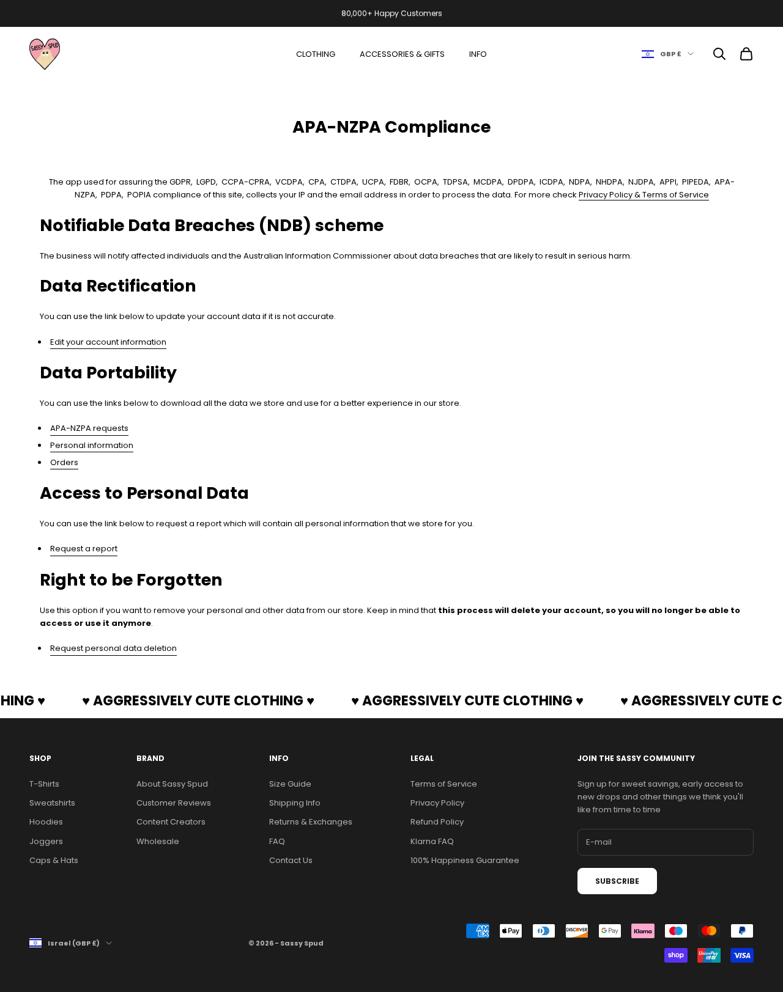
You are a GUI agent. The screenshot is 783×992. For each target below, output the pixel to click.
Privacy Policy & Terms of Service (644, 194)
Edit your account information (108, 342)
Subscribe (617, 881)
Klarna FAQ (432, 841)
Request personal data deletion (113, 648)
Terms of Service (443, 784)
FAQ (277, 841)
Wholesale (157, 841)
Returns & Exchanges (310, 822)
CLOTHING (315, 54)
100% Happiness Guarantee (464, 860)
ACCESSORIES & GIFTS (402, 54)
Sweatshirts (52, 803)
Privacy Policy (437, 803)
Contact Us (291, 860)
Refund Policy (437, 822)
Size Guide (290, 784)
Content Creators (171, 822)
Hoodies (46, 822)
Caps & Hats (53, 860)
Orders (64, 462)
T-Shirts (44, 784)
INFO (478, 54)
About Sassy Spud (172, 784)
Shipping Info (295, 803)
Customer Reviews (173, 803)
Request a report (83, 548)
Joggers (46, 841)
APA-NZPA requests (89, 428)
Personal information (91, 445)
